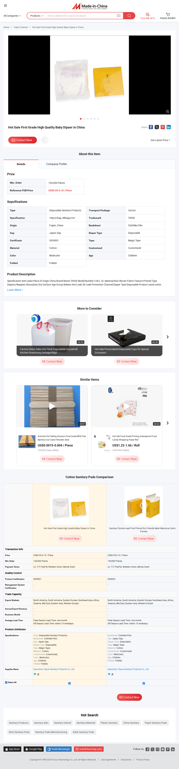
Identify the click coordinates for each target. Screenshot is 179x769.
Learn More (14, 290)
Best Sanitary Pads (19, 732)
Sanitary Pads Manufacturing (51, 732)
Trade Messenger (59, 749)
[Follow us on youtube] (162, 749)
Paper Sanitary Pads (156, 722)
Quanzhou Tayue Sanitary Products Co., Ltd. (54, 669)
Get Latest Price (159, 140)
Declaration (126, 759)
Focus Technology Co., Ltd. (65, 759)
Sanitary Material (86, 722)
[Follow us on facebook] (147, 749)
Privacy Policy (143, 759)
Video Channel (21, 27)
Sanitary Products (18, 722)
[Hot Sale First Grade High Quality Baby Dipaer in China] (69, 505)
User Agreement (108, 759)
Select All (11, 682)
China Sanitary (131, 722)
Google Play (33, 749)
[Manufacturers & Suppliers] (89, 6)
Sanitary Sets (41, 722)
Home (6, 27)
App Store (12, 749)
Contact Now (24, 140)
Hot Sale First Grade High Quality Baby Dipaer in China (69, 528)
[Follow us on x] (152, 749)
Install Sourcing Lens (90, 749)
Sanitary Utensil (62, 722)
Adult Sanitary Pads (83, 732)
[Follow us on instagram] (157, 749)
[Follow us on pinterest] (168, 749)
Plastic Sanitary (109, 722)
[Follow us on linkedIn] (173, 749)
